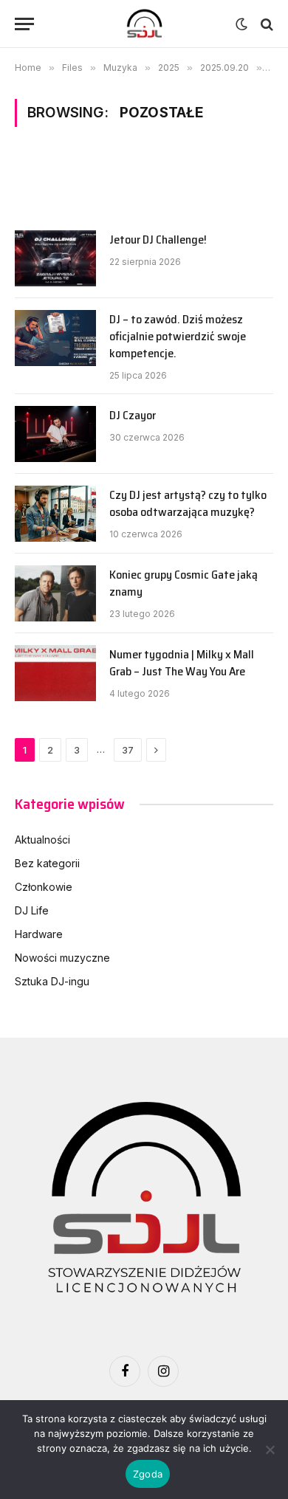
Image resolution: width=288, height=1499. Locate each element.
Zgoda (147, 1474)
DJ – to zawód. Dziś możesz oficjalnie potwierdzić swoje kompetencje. (177, 336)
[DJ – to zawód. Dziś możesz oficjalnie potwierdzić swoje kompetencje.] (55, 338)
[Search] (265, 24)
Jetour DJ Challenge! (158, 239)
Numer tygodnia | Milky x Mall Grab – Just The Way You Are (181, 662)
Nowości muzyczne (62, 957)
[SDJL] (144, 24)
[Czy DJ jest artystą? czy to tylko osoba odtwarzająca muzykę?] (55, 514)
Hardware (39, 934)
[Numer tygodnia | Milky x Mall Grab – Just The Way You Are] (55, 673)
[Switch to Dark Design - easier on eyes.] (241, 24)
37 (128, 750)
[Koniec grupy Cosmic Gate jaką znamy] (55, 593)
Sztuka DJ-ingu (52, 981)
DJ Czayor (132, 415)
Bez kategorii (47, 863)
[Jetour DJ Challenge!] (55, 258)
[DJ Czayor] (55, 434)
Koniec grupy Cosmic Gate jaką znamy (183, 583)
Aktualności (42, 839)
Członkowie (43, 887)
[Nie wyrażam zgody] (269, 1449)
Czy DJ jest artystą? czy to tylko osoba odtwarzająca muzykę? (188, 503)
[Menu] (24, 24)
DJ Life (32, 910)
